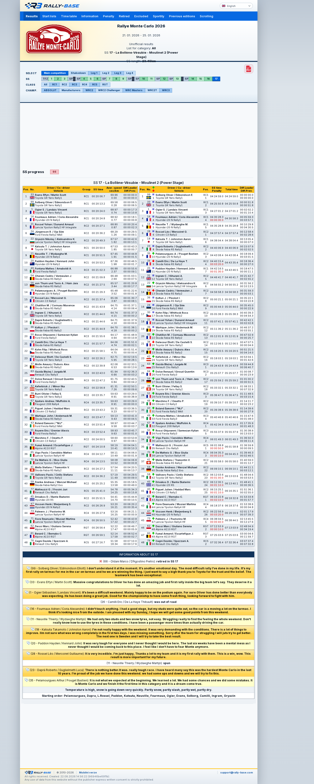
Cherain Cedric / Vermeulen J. (53, 276)
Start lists (49, 16)
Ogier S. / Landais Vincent (51, 209)
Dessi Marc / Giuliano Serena (53, 526)
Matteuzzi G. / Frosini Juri (51, 489)
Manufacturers (71, 90)
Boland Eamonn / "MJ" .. (49, 423)
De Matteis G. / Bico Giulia (51, 460)
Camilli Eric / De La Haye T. (51, 342)
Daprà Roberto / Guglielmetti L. (54, 320)
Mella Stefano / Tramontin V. (52, 467)
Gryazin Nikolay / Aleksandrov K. (55, 239)
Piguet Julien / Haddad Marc (52, 408)
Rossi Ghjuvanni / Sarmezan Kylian (56, 334)
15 (200, 78)
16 (208, 78)
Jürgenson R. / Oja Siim (49, 231)
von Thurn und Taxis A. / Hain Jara (56, 283)
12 (164, 78)
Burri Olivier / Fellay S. (48, 393)
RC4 (84, 84)
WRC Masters (134, 90)
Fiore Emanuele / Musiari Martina (55, 519)
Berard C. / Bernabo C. (48, 533)
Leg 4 (129, 73)
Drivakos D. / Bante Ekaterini (52, 496)
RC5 (94, 84)
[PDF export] (248, 68)
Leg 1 (94, 73)
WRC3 (166, 90)
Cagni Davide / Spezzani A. (52, 541)
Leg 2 (105, 73)
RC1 (54, 84)
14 (192, 78)
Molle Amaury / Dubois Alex (52, 364)
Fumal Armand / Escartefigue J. (54, 445)
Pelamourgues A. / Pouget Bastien (56, 290)
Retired (124, 16)
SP (71, 78)
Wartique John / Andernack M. (53, 415)
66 (54, 171)
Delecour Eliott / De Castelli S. (53, 357)
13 (177, 78)
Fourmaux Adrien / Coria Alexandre (56, 217)
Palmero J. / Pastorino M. (50, 511)
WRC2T (152, 90)
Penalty (108, 16)
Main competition (55, 73)
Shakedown (78, 73)
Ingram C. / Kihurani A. (48, 312)
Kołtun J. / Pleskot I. (47, 327)
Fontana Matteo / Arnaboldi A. (53, 268)
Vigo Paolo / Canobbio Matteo (53, 452)
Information (89, 16)
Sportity (158, 16)
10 (143, 78)
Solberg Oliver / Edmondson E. (53, 202)
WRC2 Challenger (109, 90)
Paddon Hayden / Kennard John (54, 261)
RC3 (74, 84)
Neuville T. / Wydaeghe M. (51, 253)
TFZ (45, 78)
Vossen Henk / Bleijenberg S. (53, 504)
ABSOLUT (50, 90)
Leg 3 (117, 73)
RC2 (64, 84)
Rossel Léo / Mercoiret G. (51, 298)
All (45, 84)
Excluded (141, 16)
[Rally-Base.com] (53, 5)
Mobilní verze (88, 772)
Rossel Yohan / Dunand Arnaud (54, 224)
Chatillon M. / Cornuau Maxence (55, 305)
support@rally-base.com (236, 772)
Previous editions (182, 16)
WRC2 (89, 90)
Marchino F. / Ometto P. (49, 438)
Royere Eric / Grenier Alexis (52, 430)
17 (216, 78)
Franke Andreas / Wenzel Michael (56, 482)
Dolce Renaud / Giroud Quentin (54, 379)
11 (151, 78)
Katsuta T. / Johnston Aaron (52, 246)
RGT (105, 84)
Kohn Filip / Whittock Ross (51, 349)
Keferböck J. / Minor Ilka (50, 386)
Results (32, 16)
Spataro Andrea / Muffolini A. (53, 401)
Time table (69, 16)
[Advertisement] (277, 71)
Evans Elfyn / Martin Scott (50, 195)
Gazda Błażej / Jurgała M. (50, 371)
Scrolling (206, 16)
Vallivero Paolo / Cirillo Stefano (54, 474)
